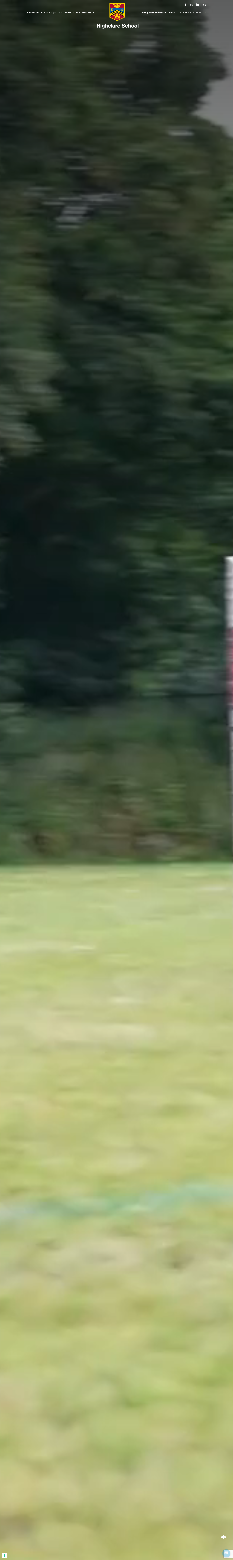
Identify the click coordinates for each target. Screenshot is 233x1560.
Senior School (72, 12)
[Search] (205, 5)
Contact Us (199, 12)
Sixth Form (88, 12)
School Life (175, 12)
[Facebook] (185, 5)
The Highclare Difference (153, 12)
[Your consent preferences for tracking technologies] (4, 1555)
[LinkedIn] (197, 5)
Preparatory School (52, 12)
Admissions (32, 12)
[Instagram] (191, 5)
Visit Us (187, 12)
